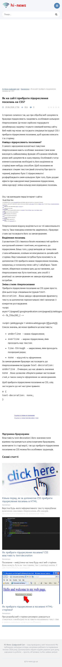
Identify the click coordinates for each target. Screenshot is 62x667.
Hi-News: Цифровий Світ (10, 89)
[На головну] (15, 6)
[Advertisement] (31, 51)
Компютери (25, 89)
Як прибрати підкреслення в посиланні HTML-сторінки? (27, 608)
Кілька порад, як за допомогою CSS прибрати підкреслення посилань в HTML (27, 500)
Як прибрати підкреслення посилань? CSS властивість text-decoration (25, 554)
